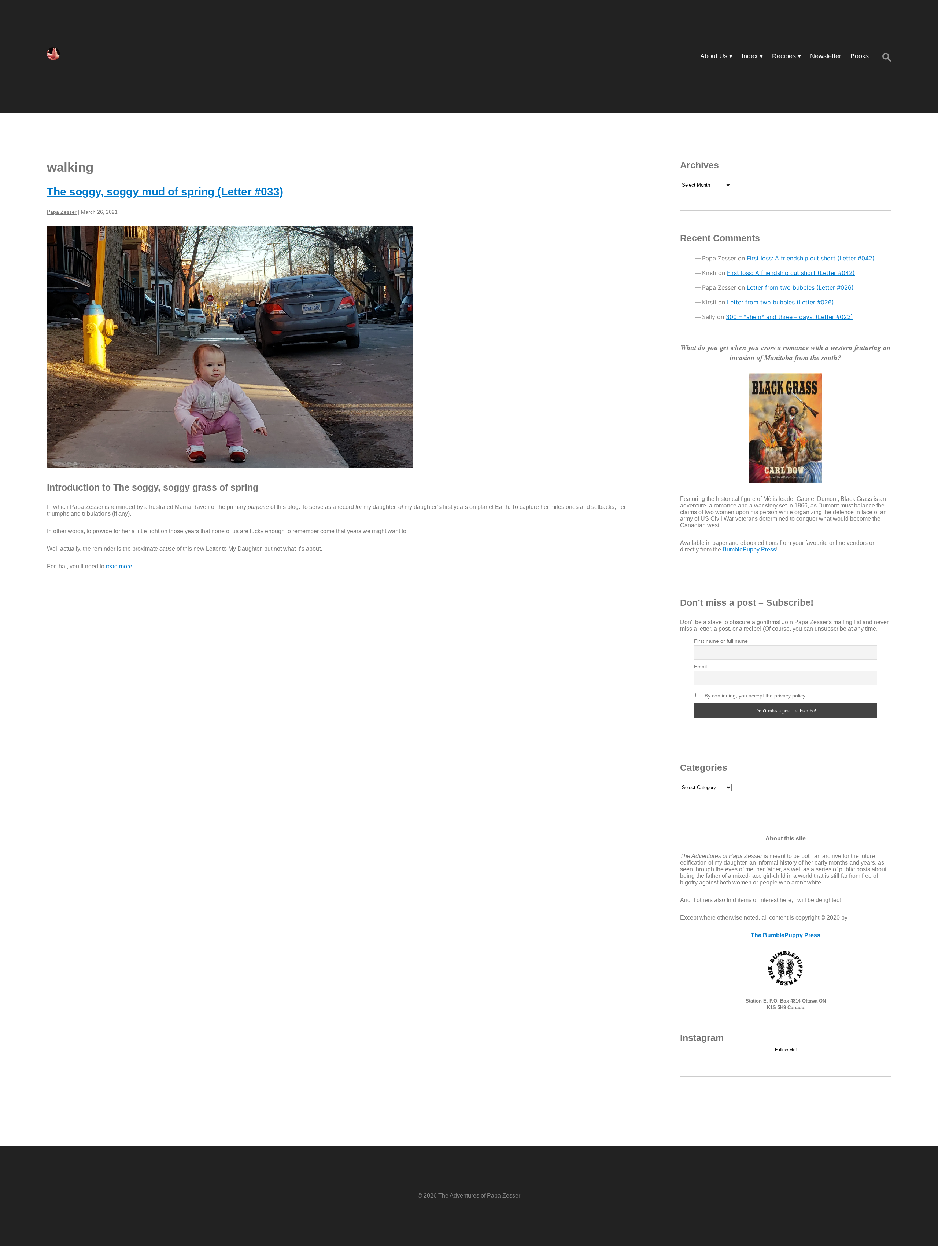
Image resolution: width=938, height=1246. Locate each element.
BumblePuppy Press (749, 549)
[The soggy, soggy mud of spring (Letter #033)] (342, 347)
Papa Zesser (62, 212)
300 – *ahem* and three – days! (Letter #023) (789, 316)
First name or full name (721, 641)
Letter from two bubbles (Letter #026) (800, 287)
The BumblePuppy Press (785, 935)
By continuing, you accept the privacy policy (754, 696)
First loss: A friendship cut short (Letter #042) (811, 258)
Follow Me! (786, 1049)
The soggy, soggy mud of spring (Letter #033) (165, 192)
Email (700, 667)
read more (119, 566)
